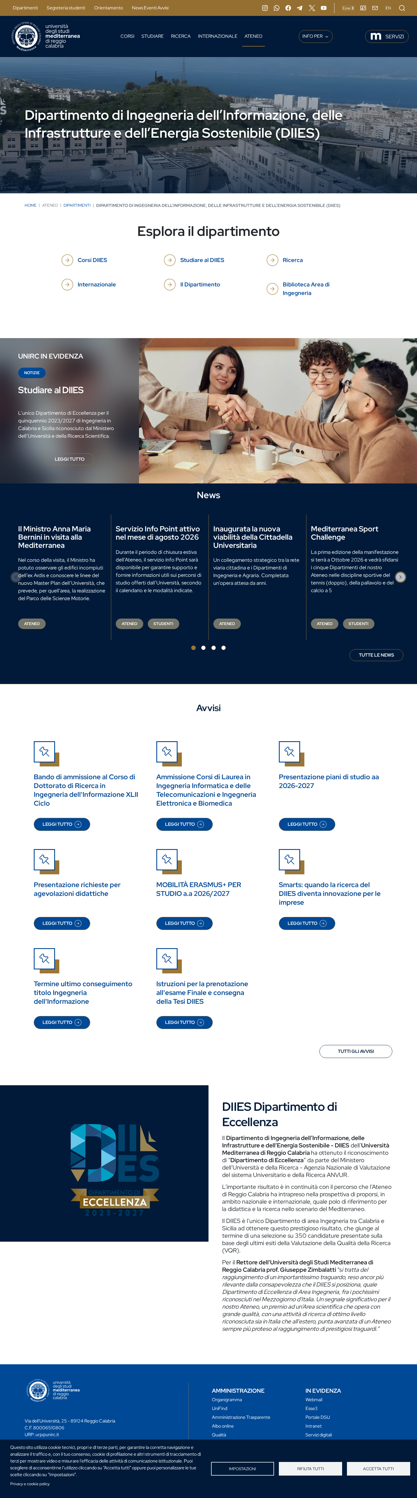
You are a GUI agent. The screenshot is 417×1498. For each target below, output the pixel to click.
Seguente (401, 577)
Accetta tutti (378, 1468)
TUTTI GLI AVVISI (356, 1051)
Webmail (314, 1400)
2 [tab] (203, 648)
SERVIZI (395, 36)
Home (31, 205)
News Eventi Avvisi (150, 8)
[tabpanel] (62, 577)
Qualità (219, 1435)
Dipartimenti (25, 8)
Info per (312, 36)
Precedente (16, 577)
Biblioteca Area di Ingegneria (306, 289)
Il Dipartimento (200, 284)
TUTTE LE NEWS (376, 655)
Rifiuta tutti (310, 1468)
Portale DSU (318, 1417)
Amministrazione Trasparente (241, 1417)
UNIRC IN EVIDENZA (50, 356)
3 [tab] (213, 648)
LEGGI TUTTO (74, 460)
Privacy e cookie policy (30, 1483)
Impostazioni (242, 1468)
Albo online (223, 1426)
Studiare (153, 36)
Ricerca (181, 36)
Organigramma (227, 1400)
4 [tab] (223, 648)
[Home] (46, 36)
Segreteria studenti (66, 8)
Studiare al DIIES (202, 260)
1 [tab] (193, 648)
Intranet (314, 1426)
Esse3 (312, 1408)
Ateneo (253, 36)
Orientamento (108, 8)
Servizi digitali (319, 1435)
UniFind (219, 1408)
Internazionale (217, 36)
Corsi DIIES (92, 260)
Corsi (127, 36)
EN (388, 8)
